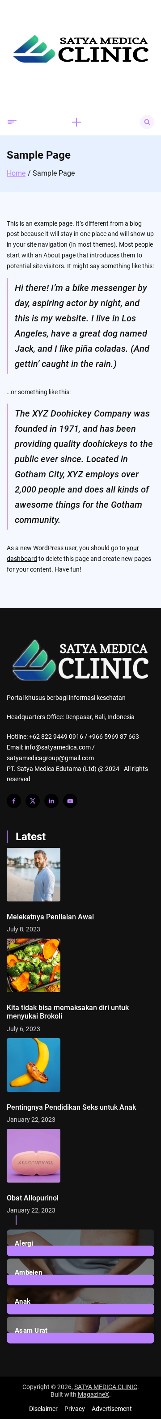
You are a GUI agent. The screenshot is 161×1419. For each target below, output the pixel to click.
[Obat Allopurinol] (80, 1156)
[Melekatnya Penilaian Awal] (80, 874)
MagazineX (93, 1394)
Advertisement (112, 1408)
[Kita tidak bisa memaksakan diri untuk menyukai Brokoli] (80, 965)
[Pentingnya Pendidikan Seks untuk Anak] (80, 1065)
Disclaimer (43, 1408)
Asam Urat (31, 1330)
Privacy (74, 1408)
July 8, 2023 (23, 929)
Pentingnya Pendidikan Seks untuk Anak (71, 1107)
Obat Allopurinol (33, 1198)
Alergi (24, 1243)
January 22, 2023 (31, 1119)
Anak (22, 1301)
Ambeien (28, 1272)
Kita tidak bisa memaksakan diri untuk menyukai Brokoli (68, 1011)
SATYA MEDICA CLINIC (105, 1386)
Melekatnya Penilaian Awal (50, 917)
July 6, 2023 (23, 1028)
